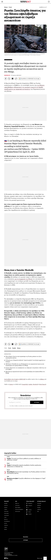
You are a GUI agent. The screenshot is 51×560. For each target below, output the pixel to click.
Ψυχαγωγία (6, 515)
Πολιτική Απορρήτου (19, 509)
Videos (5, 527)
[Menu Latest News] (49, 1)
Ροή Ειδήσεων (7, 521)
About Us (17, 503)
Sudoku (30, 384)
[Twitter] (9, 78)
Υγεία (5, 517)
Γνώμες (5, 509)
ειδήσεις (42, 379)
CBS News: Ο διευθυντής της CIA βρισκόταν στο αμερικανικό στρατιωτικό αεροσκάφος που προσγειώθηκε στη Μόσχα (25, 364)
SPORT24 (39, 505)
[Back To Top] (45, 558)
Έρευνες (6, 519)
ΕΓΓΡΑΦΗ (25, 540)
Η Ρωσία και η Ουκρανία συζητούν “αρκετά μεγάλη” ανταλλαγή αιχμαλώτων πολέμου (25, 360)
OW (38, 511)
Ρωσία (10, 7)
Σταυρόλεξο (25, 384)
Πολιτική (6, 505)
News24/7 (39, 503)
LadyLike (39, 509)
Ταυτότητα (17, 505)
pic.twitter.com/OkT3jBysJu (17, 149)
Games (11, 384)
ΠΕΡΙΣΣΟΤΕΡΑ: (7, 354)
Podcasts (6, 525)
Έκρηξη (14, 348)
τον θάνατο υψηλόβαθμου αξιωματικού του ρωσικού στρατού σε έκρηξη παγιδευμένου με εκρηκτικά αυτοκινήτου (24, 87)
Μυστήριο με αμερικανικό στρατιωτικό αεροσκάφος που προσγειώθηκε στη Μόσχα (25, 372)
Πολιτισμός (6, 513)
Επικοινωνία (17, 511)
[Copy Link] (16, 78)
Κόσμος (6, 7)
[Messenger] (12, 78)
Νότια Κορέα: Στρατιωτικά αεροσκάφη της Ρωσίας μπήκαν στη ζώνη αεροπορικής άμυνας (24, 357)
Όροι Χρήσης (17, 507)
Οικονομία (6, 511)
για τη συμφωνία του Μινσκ (23, 279)
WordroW (35, 384)
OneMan (38, 507)
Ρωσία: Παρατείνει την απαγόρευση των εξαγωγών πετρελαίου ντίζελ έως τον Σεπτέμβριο (26, 368)
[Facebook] (5, 78)
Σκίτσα (5, 523)
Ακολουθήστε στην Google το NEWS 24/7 (14, 379)
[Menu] (2, 1)
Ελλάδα (5, 503)
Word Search (42, 384)
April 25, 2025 (29, 151)
